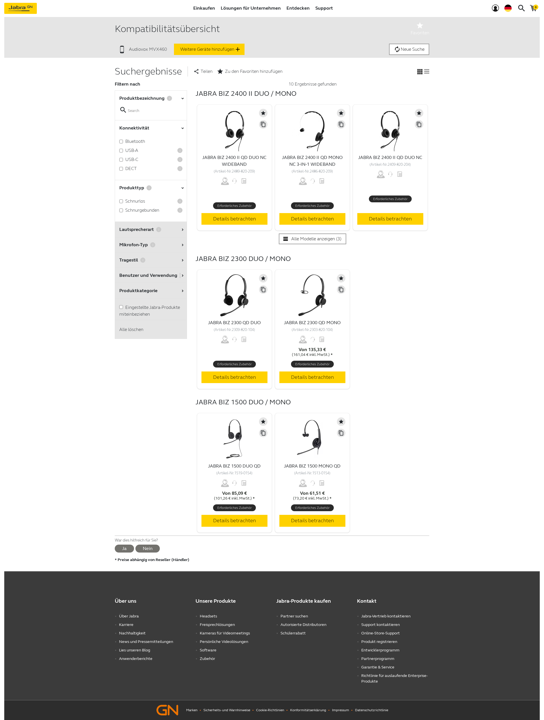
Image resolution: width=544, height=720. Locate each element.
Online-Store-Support (380, 633)
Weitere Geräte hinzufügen (210, 49)
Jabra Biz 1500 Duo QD (234, 466)
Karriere (126, 624)
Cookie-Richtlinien (270, 710)
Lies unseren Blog (134, 650)
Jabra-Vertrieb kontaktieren (386, 616)
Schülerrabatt (293, 633)
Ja (124, 548)
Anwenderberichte (135, 658)
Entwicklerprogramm (380, 650)
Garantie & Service (377, 667)
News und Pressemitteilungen (146, 641)
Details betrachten (234, 219)
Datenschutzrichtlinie (371, 710)
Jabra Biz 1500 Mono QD (312, 466)
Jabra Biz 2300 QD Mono (312, 322)
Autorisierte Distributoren (303, 624)
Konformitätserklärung (308, 710)
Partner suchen (294, 616)
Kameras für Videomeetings (225, 633)
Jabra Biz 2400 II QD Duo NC (390, 157)
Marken (191, 710)
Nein (147, 548)
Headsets (208, 616)
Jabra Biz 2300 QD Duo (234, 322)
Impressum (340, 710)
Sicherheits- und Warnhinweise (226, 710)
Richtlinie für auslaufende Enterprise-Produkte (394, 678)
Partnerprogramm (377, 658)
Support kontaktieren (380, 624)
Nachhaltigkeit (132, 633)
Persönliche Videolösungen (224, 641)
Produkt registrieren (379, 641)
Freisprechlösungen (217, 624)
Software (208, 650)
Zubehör (207, 658)
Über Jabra (129, 616)
